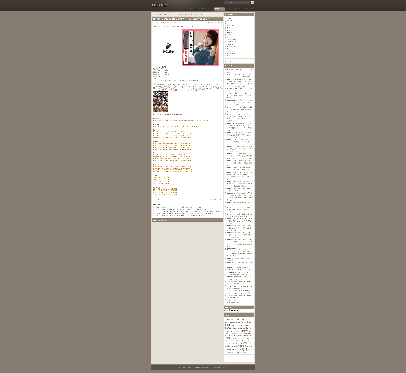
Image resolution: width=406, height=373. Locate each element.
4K (228, 23)
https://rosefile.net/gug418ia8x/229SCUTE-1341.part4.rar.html (172, 160)
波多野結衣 (237, 350)
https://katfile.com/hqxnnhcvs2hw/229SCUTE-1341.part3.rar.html (173, 136)
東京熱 (230, 350)
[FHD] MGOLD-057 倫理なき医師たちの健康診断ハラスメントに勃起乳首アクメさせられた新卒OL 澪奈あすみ (240, 102)
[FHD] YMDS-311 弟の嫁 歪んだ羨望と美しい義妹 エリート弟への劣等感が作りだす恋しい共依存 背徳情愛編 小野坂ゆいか (239, 184)
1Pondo (229, 18)
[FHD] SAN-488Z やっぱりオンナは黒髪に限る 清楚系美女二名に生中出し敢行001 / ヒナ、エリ (239, 221)
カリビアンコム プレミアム (244, 338)
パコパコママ (244, 340)
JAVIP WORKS (231, 42)
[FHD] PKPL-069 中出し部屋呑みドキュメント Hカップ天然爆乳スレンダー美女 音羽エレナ (239, 142)
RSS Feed (252, 2)
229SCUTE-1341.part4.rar (161, 183)
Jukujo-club (235, 328)
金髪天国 (245, 352)
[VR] (228, 335)
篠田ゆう (234, 352)
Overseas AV (243, 9)
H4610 (238, 325)
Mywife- (250, 328)
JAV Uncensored (194, 9)
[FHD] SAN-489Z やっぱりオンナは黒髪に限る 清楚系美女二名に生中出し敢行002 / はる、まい (239, 209)
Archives (226, 310)
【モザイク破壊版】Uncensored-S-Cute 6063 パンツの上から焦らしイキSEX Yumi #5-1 (180, 209)
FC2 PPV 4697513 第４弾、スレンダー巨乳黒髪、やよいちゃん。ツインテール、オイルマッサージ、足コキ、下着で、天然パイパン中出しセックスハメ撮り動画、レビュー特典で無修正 (240, 93)
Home (185, 9)
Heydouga (245, 325)
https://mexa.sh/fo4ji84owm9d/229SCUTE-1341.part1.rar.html (172, 143)
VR (236, 9)
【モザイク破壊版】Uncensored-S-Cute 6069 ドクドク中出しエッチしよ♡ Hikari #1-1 (180, 215)
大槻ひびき (234, 346)
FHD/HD (229, 30)
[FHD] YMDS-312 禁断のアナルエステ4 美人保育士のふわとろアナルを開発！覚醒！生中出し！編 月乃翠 (240, 228)
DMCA (252, 9)
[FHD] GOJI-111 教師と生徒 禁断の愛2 (238, 267)
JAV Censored (219, 9)
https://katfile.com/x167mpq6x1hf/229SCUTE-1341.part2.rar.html (173, 134)
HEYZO (229, 32)
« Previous (213, 199)
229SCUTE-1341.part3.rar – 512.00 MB (165, 193)
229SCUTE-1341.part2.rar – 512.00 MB (165, 191)
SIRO (228, 49)
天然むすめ (242, 346)
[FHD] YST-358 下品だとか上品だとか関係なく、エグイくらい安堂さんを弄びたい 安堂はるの (240, 163)
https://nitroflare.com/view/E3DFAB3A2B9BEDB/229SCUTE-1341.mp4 (175, 126)
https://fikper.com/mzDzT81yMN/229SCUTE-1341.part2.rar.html (172, 168)
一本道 (239, 343)
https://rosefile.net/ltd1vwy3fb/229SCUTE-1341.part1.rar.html (172, 155)
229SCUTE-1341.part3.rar (161, 181)
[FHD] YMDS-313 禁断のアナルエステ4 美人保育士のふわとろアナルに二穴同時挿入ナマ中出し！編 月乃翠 (240, 235)
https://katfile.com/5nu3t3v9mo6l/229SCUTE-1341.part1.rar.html (173, 132)
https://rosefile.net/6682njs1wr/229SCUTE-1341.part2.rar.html (172, 156)
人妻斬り (246, 343)
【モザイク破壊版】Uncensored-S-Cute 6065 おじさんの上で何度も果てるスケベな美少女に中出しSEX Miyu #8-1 (188, 211)
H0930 (234, 325)
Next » (219, 199)
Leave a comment (215, 22)
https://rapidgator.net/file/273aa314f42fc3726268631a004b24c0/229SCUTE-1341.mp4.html (180, 120)
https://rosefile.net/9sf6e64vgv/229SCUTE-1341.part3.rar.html (172, 158)
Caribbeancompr (242, 322)
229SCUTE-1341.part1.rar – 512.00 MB (165, 189)
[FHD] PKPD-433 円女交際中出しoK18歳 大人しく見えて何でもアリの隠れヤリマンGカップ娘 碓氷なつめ (239, 149)
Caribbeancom (231, 25)
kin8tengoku (244, 328)
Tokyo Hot (230, 51)
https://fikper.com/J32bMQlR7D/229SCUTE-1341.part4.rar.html (172, 172)
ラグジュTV (233, 343)
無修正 (246, 349)
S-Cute (157, 199)
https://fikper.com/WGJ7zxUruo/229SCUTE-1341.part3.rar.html (172, 170)
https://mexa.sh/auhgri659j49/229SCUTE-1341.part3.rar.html (171, 147)
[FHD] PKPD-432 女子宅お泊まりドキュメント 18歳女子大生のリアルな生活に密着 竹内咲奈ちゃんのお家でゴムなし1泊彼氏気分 (240, 156)
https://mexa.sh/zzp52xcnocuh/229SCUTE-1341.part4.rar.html (172, 149)
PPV (245, 330)
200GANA (230, 21)
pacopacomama (236, 331)
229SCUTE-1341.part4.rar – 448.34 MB (165, 195)
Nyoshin (227, 331)
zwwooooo (205, 367)
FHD (228, 325)
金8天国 (239, 352)
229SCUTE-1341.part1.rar (161, 177)
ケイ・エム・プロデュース (232, 340)
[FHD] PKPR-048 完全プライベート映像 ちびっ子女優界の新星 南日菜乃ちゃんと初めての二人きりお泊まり (239, 135)
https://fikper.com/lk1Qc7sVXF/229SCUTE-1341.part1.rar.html (172, 166)
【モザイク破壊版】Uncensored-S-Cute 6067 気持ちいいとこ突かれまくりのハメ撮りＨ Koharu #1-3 (184, 213)
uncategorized (231, 53)
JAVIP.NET (159, 5)
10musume (238, 319)
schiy (211, 367)
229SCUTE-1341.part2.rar (161, 179)
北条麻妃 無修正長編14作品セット (237, 274)
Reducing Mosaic (207, 9)
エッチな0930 (236, 335)
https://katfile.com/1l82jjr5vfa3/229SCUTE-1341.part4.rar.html (172, 137)
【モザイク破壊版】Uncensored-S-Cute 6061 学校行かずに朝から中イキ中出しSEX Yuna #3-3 (182, 207)
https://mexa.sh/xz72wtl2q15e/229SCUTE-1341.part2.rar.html (172, 145)
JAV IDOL (229, 9)
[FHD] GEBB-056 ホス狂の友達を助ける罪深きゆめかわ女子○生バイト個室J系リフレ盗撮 (240, 109)
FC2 (228, 28)
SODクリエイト (238, 333)
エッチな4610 (246, 335)
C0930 (244, 319)
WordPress (224, 367)
